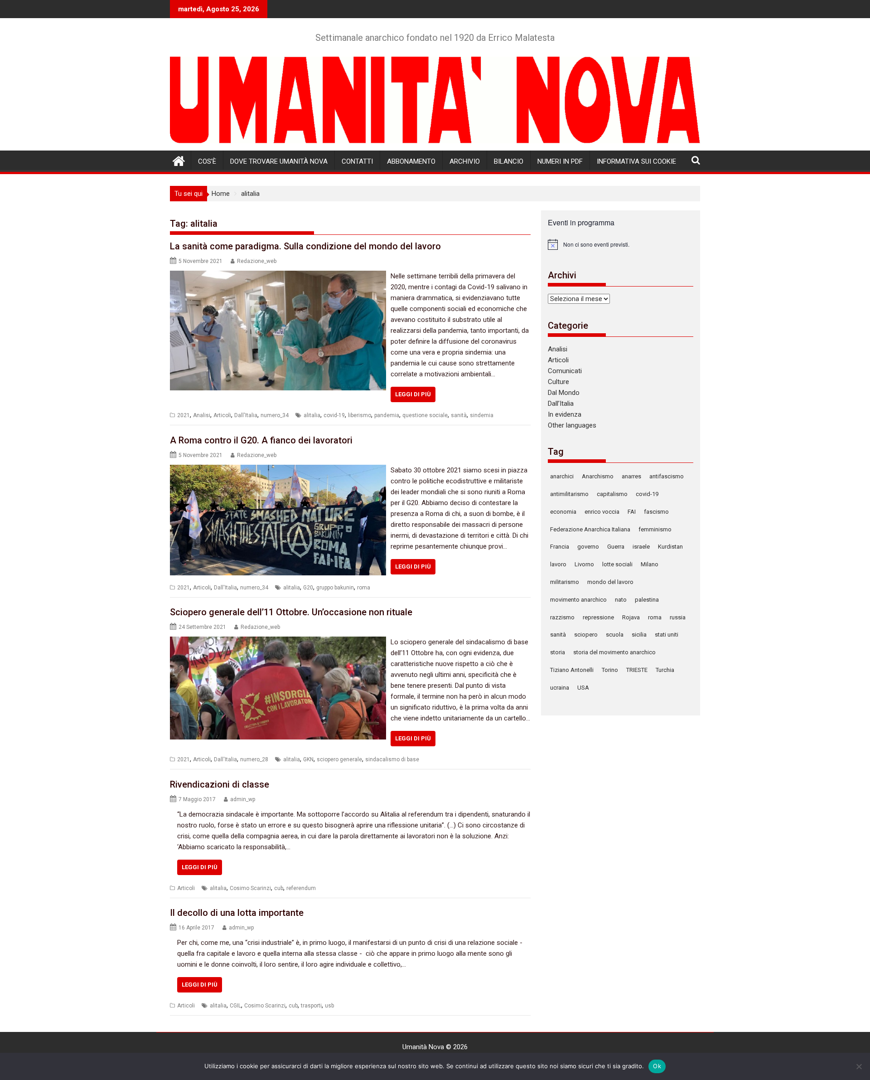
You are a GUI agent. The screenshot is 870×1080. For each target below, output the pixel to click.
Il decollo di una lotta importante (237, 912)
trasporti (311, 1005)
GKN (308, 759)
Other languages (572, 425)
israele (641, 546)
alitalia (312, 415)
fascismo (656, 511)
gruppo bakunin (335, 587)
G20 (308, 587)
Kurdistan (670, 546)
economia (563, 511)
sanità (459, 415)
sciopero (586, 634)
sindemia (481, 415)
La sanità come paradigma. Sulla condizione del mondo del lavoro (305, 246)
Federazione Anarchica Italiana (590, 529)
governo (588, 546)
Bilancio (508, 161)
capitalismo (612, 494)
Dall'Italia (245, 415)
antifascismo (666, 476)
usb (329, 1005)
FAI (632, 511)
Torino (610, 669)
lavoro (558, 564)
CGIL (235, 1005)
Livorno (584, 564)
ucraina (559, 687)
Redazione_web (256, 261)
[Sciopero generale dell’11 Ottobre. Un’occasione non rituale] (278, 642)
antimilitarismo (569, 494)
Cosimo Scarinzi (250, 888)
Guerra (615, 546)
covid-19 (334, 415)
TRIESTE (637, 669)
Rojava (631, 617)
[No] (858, 1066)
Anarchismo (598, 476)
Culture (558, 382)
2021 (183, 415)
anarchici (562, 476)
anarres (631, 476)
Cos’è (207, 161)
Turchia (665, 669)
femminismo (655, 529)
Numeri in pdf (560, 161)
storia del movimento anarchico (614, 652)
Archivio (465, 161)
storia (557, 652)
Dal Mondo (564, 393)
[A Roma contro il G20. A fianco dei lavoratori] (278, 470)
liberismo (359, 415)
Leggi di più (413, 394)
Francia (559, 546)
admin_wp (242, 799)
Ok (657, 1066)
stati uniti (666, 634)
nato (621, 599)
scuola (615, 634)
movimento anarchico (578, 599)
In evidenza (564, 414)
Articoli (222, 415)
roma (363, 587)
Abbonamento (411, 161)
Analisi (201, 415)
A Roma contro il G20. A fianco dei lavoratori (261, 440)
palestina (647, 599)
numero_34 (275, 415)
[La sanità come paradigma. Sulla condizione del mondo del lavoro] (278, 276)
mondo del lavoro (610, 582)
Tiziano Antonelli (572, 669)
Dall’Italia (561, 403)
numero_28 (254, 759)
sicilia (639, 634)
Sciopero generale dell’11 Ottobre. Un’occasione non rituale (291, 612)
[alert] (620, 244)
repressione (598, 617)
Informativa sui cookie (636, 161)
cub (278, 888)
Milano (649, 564)
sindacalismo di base (392, 759)
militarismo (564, 582)
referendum (301, 888)
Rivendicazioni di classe (219, 784)
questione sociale (425, 415)
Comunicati (565, 371)
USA (583, 687)
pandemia (386, 415)
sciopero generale (339, 759)
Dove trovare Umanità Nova (279, 161)
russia (678, 617)
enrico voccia (602, 511)
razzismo (562, 617)
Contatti (357, 161)
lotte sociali (617, 564)
